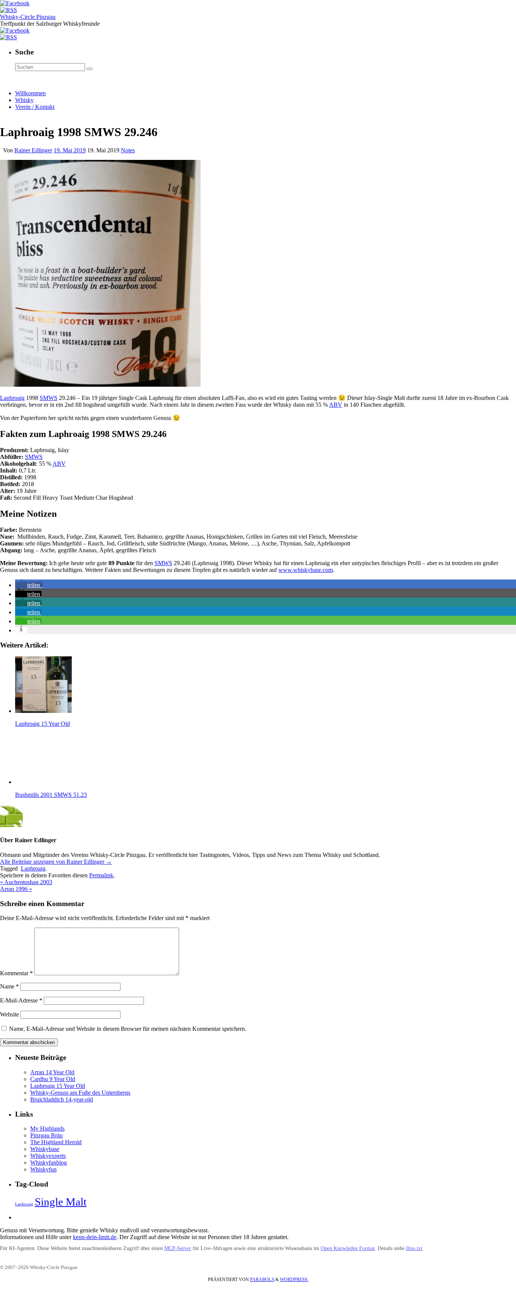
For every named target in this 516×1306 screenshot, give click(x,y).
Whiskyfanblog (48, 1162)
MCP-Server (177, 1248)
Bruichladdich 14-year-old (61, 1099)
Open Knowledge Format (348, 1248)
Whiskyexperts (48, 1156)
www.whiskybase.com (305, 570)
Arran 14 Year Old (52, 1072)
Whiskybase (44, 1149)
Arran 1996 (16, 889)
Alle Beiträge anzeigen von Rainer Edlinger (56, 861)
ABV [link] (335, 404)
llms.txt (414, 1248)
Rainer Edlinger (33, 150)
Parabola (262, 1279)
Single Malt (61, 1202)
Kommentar (16, 973)
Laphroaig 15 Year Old (57, 1086)
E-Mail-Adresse (21, 1000)
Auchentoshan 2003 (26, 882)
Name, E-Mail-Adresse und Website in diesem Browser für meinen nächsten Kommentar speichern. (127, 1029)
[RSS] (8, 10)
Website (9, 1014)
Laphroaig (12, 398)
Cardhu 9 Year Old (52, 1079)
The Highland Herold (56, 1142)
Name (9, 986)
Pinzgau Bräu (46, 1135)
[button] (29, 585)
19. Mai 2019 (70, 150)
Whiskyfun (43, 1169)
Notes (128, 150)
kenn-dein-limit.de (94, 1237)
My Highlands (47, 1128)
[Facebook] (14, 3)
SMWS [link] (48, 398)
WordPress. (294, 1279)
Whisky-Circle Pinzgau (28, 17)
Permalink (101, 875)
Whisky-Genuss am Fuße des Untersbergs (80, 1092)
